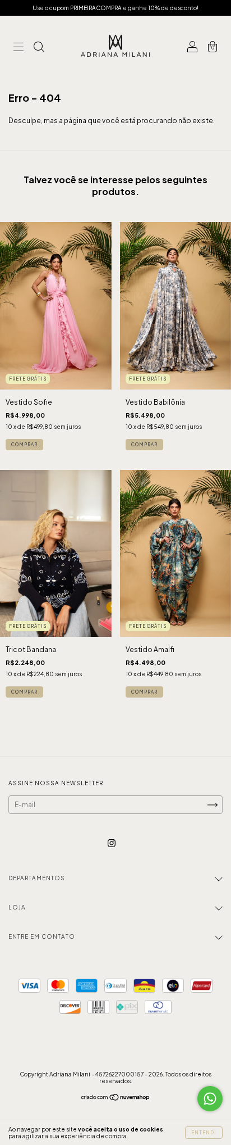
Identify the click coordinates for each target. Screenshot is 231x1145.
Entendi (203, 1132)
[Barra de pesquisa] (38, 48)
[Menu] (18, 48)
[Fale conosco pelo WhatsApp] (210, 1098)
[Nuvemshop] (116, 1098)
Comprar (24, 444)
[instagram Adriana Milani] (111, 843)
